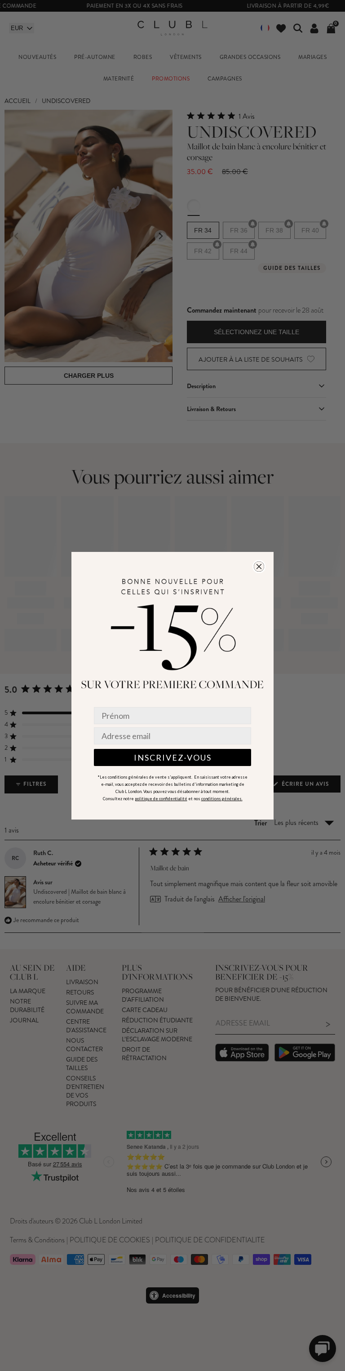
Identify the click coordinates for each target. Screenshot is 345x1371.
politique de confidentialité (161, 798)
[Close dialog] (259, 566)
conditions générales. (222, 798)
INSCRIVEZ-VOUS (173, 757)
